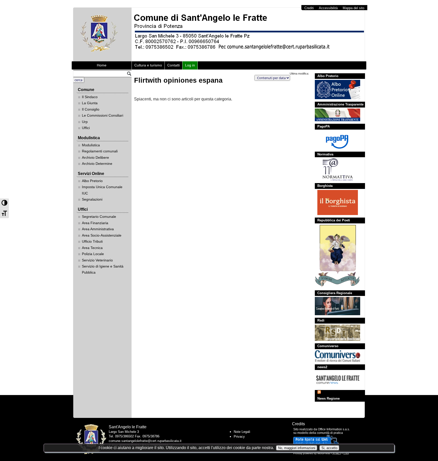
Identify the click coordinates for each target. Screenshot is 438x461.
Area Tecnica (92, 248)
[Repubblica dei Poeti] (335, 256)
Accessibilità (328, 8)
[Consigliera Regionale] (335, 306)
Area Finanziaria (95, 223)
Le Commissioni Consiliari (102, 115)
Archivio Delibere (95, 157)
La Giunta (90, 103)
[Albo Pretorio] (335, 89)
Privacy (239, 436)
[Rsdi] (335, 333)
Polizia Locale (93, 254)
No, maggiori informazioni (296, 448)
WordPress (323, 453)
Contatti (173, 65)
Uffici (86, 128)
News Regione (328, 398)
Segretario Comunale (99, 217)
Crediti (309, 8)
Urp (85, 122)
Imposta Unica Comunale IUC (102, 190)
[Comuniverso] (335, 356)
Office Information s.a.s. (334, 429)
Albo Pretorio (92, 181)
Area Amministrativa (98, 229)
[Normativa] (335, 169)
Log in (190, 65)
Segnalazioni (92, 199)
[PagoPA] (335, 140)
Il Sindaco (90, 97)
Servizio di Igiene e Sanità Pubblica (102, 269)
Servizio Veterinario (97, 260)
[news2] (335, 379)
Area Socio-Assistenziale (101, 235)
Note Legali (242, 432)
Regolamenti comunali (100, 151)
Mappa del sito (353, 8)
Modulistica (91, 145)
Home (101, 65)
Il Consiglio (90, 109)
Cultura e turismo (148, 65)
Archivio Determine (97, 164)
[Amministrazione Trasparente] (335, 115)
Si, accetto (329, 448)
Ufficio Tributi (92, 241)
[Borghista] (335, 202)
